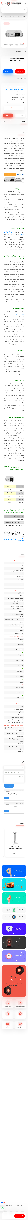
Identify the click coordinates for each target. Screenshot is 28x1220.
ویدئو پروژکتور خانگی (10, 89)
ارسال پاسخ (6, 797)
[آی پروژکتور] (14, 4)
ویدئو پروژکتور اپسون (19, 89)
